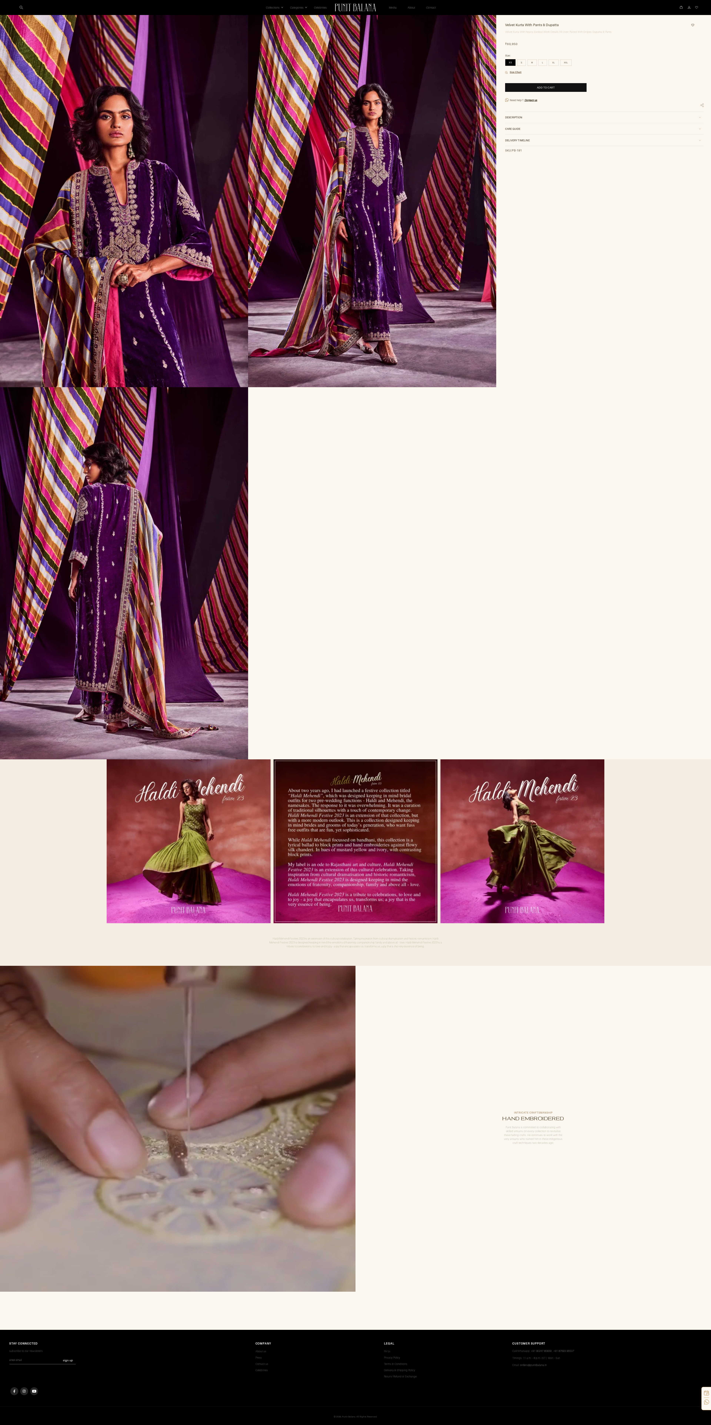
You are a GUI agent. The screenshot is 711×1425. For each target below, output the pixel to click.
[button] (21, 7)
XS (510, 62)
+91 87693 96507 (563, 1350)
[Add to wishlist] (691, 25)
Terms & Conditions (395, 1363)
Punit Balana (348, 1416)
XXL (566, 62)
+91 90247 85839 (541, 1350)
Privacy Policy (392, 1357)
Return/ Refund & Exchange (400, 1376)
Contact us (530, 100)
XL (553, 62)
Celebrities (262, 1370)
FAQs (387, 1351)
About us (261, 1351)
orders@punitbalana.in (533, 1364)
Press (259, 1357)
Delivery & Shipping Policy (399, 1370)
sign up (68, 1360)
